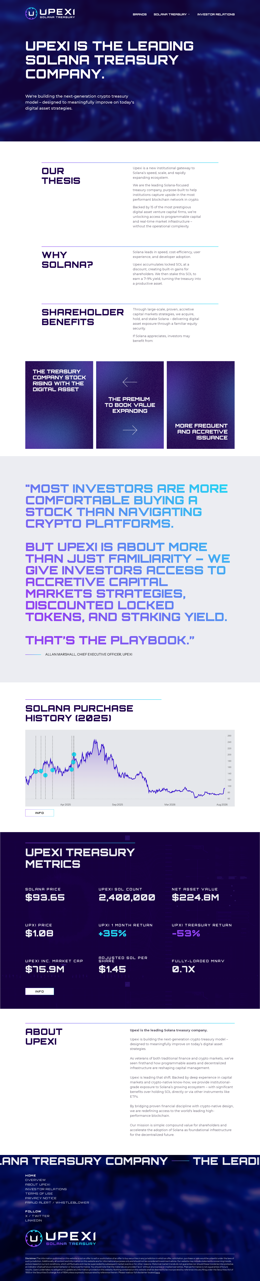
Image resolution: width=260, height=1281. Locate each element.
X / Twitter (37, 1216)
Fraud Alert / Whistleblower (57, 1202)
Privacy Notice (41, 1198)
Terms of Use (39, 1193)
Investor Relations (216, 14)
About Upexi (37, 1184)
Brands (140, 14)
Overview (35, 1180)
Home (30, 1175)
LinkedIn (33, 1220)
